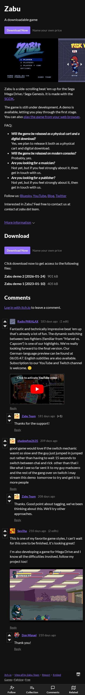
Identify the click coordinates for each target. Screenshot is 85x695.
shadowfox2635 (27, 441)
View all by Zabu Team (26, 674)
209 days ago (48, 441)
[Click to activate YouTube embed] (37, 389)
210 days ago (37, 531)
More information (17, 222)
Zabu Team (29, 416)
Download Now (17, 30)
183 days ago (49, 321)
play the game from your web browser (52, 117)
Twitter (61, 196)
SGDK (9, 98)
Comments (53, 692)
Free (27, 679)
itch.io (8, 674)
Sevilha (22, 531)
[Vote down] (4, 326)
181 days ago (46, 416)
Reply (13, 408)
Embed (57, 674)
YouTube (39, 196)
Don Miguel (29, 635)
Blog (51, 196)
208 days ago (46, 496)
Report (46, 674)
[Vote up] (4, 321)
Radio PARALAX (27, 321)
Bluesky (26, 196)
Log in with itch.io (17, 307)
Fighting (18, 679)
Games (8, 679)
